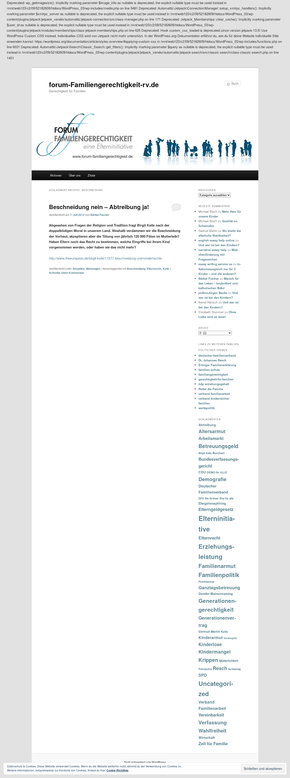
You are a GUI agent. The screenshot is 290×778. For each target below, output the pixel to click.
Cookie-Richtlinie (117, 770)
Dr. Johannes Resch (212, 360)
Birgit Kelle (205, 453)
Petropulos (205, 669)
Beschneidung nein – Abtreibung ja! (99, 207)
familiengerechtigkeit (213, 374)
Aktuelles (78, 269)
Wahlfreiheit (212, 730)
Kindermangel (214, 651)
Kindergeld (230, 638)
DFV (201, 498)
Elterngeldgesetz (216, 509)
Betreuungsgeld (218, 446)
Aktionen (56, 175)
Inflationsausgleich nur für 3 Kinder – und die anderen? (219, 269)
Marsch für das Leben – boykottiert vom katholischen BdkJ (218, 283)
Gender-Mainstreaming (215, 593)
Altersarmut (211, 431)
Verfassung (212, 722)
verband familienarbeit (214, 393)
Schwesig (234, 669)
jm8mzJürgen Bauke (212, 293)
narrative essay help (212, 250)
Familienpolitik (218, 574)
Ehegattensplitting (212, 503)
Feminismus (206, 582)
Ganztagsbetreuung (219, 587)
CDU (202, 472)
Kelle (166, 269)
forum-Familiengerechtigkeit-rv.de (104, 84)
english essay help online (216, 240)
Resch (220, 668)
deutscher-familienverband (217, 355)
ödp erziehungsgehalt (213, 384)
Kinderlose (210, 644)
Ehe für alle (226, 498)
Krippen (208, 659)
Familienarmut (217, 566)
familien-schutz (209, 370)
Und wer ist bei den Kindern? (218, 245)
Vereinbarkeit (211, 715)
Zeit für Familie (213, 743)
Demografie (212, 479)
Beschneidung (136, 269)
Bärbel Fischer (99, 215)
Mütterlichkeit (228, 661)
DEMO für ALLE (217, 472)
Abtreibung (207, 424)
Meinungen (93, 269)
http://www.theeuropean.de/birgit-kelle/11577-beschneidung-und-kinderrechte (105, 258)
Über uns (75, 175)
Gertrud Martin (209, 631)
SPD (202, 675)
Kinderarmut (210, 637)
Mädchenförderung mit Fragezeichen (218, 254)
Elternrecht (154, 269)
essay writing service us (215, 264)
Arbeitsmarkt (211, 438)
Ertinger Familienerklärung (217, 365)
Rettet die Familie (210, 389)
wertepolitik (206, 408)
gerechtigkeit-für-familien (216, 379)
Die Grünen (212, 498)
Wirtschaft (206, 737)
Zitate (91, 175)
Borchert (219, 453)
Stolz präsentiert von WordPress (145, 762)
